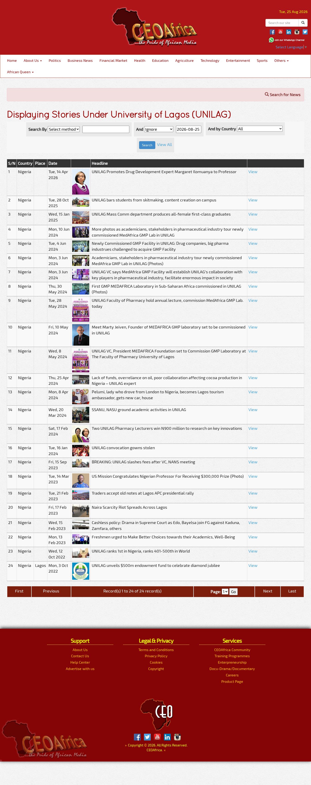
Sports (262, 60)
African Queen (19, 72)
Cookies (156, 662)
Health (139, 60)
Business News (80, 60)
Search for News (285, 94)
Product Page (232, 681)
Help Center (80, 662)
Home (12, 60)
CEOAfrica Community (232, 649)
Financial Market (113, 60)
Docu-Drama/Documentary (232, 668)
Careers (232, 675)
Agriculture (184, 60)
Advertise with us (80, 668)
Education (160, 60)
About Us (32, 60)
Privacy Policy (156, 656)
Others (280, 60)
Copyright (156, 668)
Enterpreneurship (232, 662)
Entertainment (238, 60)
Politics (55, 60)
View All (164, 144)
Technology (210, 60)
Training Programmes (232, 656)
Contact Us (80, 656)
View (252, 171)
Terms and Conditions (156, 649)
